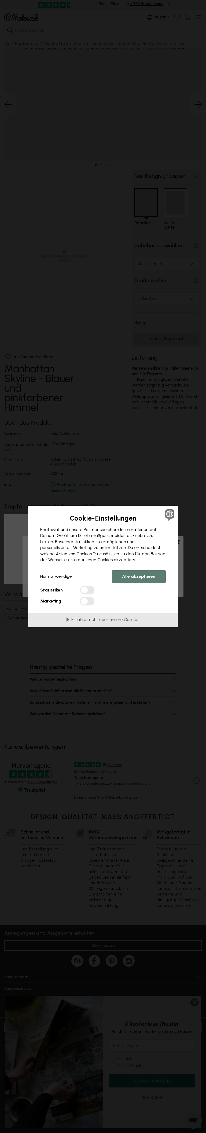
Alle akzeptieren (138, 576)
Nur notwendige (56, 576)
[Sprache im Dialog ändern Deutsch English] (169, 515)
